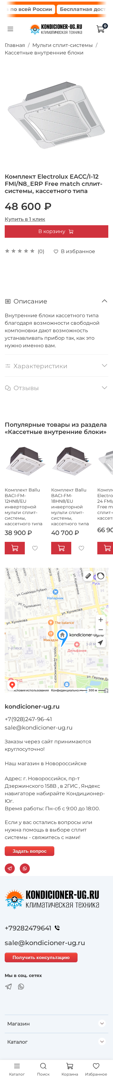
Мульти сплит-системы (62, 45)
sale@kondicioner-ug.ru (39, 727)
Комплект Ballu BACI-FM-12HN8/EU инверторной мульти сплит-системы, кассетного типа (23, 507)
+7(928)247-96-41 (28, 719)
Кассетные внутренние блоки (44, 53)
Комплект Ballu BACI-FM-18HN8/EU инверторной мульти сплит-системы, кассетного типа (70, 507)
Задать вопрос (29, 851)
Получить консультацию (41, 957)
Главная (15, 45)
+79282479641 (28, 928)
